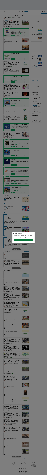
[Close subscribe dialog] (33, 233)
